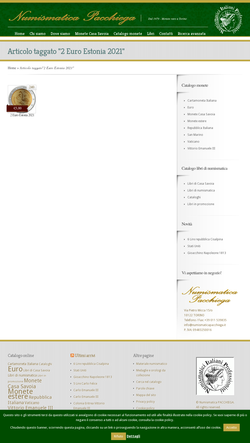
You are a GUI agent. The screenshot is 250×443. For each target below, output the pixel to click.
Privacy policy (145, 401)
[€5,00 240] (22, 112)
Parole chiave (145, 388)
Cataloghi (194, 197)
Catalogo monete (128, 33)
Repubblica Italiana (200, 128)
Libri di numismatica (201, 190)
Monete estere (197, 121)
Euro (191, 107)
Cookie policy (145, 408)
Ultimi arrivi (85, 355)
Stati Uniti (194, 246)
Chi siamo (38, 33)
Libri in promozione (201, 204)
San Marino (195, 135)
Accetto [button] (231, 427)
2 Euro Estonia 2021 (22, 115)
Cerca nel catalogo (149, 382)
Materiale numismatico (151, 364)
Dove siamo (60, 33)
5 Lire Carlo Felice (85, 383)
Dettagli (133, 436)
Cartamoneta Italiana (202, 100)
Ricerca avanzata (192, 33)
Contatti (166, 33)
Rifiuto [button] (118, 436)
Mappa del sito (146, 395)
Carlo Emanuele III (85, 390)
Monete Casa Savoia (92, 33)
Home (20, 33)
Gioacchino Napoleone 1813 (207, 253)
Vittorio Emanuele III (201, 148)
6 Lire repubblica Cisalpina (205, 239)
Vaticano (193, 141)
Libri (150, 33)
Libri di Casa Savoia (201, 183)
